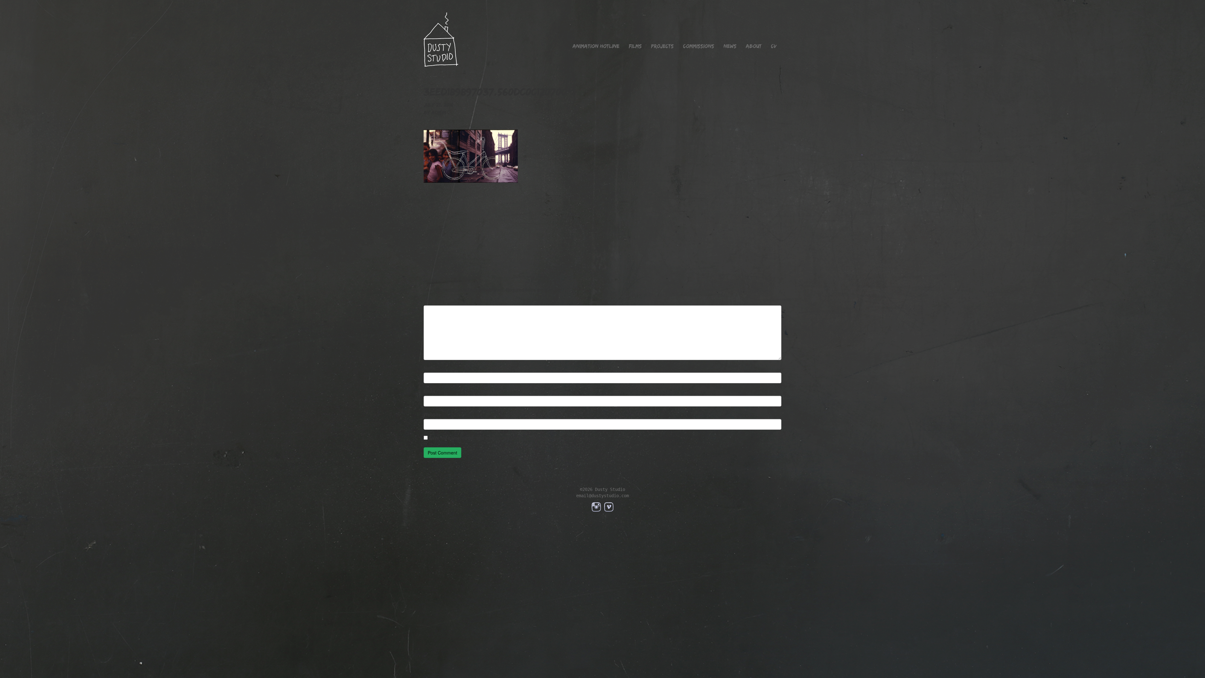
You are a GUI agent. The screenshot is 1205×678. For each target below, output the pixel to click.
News (730, 46)
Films (635, 46)
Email (431, 391)
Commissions (698, 46)
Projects (662, 46)
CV (774, 46)
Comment (435, 301)
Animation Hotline (596, 46)
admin (438, 113)
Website (432, 414)
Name (431, 368)
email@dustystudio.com (602, 495)
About (754, 46)
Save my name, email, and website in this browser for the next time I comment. (513, 438)
